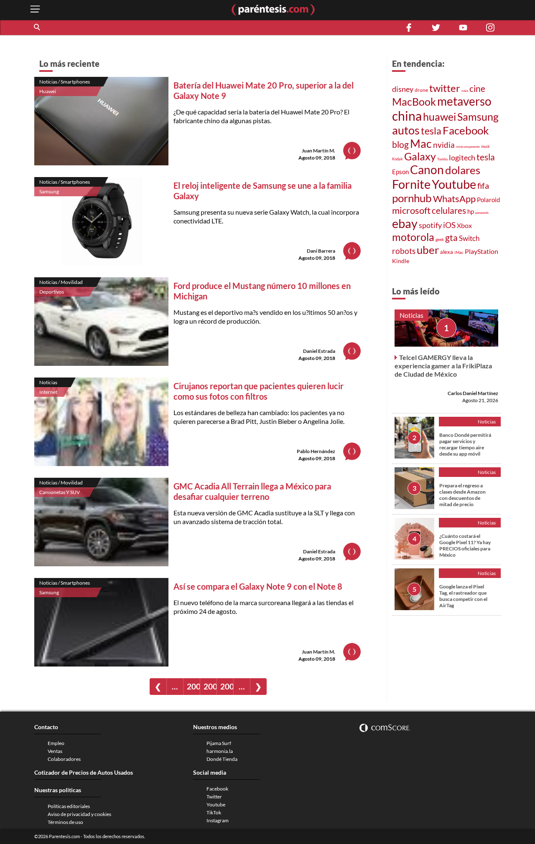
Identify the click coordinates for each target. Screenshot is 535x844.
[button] (38, 28)
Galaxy (420, 156)
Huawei (47, 91)
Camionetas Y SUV (59, 492)
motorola (413, 237)
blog (400, 144)
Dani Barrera (321, 251)
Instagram (217, 820)
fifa (483, 185)
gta (451, 237)
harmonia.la (219, 751)
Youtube (454, 184)
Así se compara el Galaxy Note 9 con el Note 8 (257, 586)
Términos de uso (65, 822)
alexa (446, 252)
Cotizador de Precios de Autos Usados (83, 772)
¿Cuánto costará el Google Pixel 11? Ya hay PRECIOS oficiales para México (465, 545)
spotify (430, 225)
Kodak (397, 159)
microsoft (411, 210)
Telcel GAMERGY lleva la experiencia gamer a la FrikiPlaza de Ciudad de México (443, 365)
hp (470, 211)
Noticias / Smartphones (64, 82)
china (407, 115)
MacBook (414, 101)
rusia (464, 91)
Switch (469, 238)
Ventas (55, 751)
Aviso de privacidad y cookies (79, 814)
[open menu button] (35, 9)
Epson (400, 171)
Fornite (411, 184)
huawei (439, 116)
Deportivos (51, 292)
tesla (431, 131)
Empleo (56, 743)
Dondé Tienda (221, 759)
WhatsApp (454, 198)
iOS (449, 225)
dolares (462, 170)
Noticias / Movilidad (61, 282)
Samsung (49, 191)
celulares (449, 210)
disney (402, 89)
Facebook (466, 130)
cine (477, 89)
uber (428, 249)
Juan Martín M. (318, 150)
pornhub (412, 198)
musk (485, 146)
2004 (226, 686)
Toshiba (442, 159)
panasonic (482, 212)
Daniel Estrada (319, 351)
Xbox (464, 225)
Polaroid (488, 199)
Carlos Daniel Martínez (473, 393)
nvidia (444, 145)
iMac (459, 252)
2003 (210, 686)
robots (403, 251)
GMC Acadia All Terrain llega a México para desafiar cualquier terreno (252, 491)
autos (406, 130)
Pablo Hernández (316, 451)
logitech (462, 157)
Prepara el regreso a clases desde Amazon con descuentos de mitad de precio (462, 494)
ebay (405, 223)
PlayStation (481, 251)
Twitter (214, 796)
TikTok (213, 812)
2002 (193, 686)
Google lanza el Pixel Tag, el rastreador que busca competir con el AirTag (463, 595)
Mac (421, 143)
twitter (444, 88)
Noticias (48, 382)
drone (421, 90)
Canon (427, 169)
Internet (48, 392)
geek (440, 239)
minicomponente (468, 146)
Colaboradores (64, 759)
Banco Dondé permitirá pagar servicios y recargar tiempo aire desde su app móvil (465, 444)
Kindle (400, 260)
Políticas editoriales (69, 806)
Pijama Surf (218, 743)
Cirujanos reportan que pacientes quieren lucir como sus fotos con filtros (258, 391)
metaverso (464, 101)
